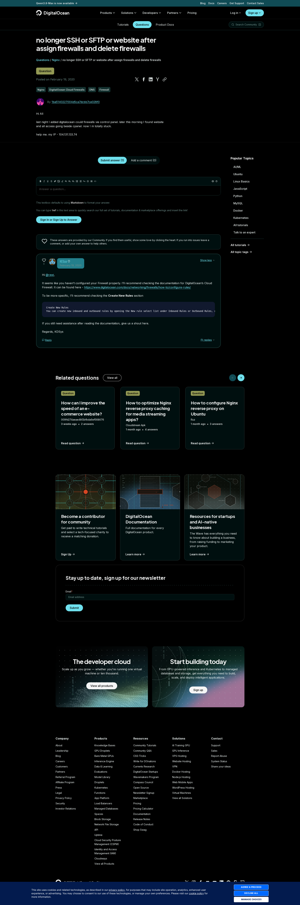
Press (59, 787)
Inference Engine (104, 761)
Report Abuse (219, 755)
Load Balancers (103, 803)
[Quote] (84, 181)
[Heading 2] (69, 181)
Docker (238, 210)
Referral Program (65, 777)
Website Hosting (181, 761)
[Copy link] (164, 79)
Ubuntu (238, 174)
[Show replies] (213, 340)
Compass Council (143, 782)
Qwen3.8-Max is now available (55, 3)
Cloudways (100, 858)
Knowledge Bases (104, 745)
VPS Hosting (179, 755)
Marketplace (140, 798)
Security (60, 803)
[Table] (91, 181)
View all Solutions (182, 798)
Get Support (237, 3)
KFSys (63, 261)
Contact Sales (255, 3)
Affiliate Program (65, 782)
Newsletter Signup (143, 792)
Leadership (62, 750)
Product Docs (165, 24)
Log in (234, 13)
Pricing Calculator (143, 808)
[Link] (55, 181)
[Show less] (213, 260)
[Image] (58, 181)
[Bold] (40, 181)
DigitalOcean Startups (145, 771)
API (96, 829)
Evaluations (100, 771)
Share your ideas (221, 766)
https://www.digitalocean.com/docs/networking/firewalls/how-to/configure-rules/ (137, 287)
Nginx (56, 60)
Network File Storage (106, 824)
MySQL (238, 203)
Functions (99, 792)
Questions (142, 24)
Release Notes (141, 819)
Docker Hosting (181, 771)
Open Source (141, 787)
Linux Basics (241, 181)
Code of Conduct (143, 824)
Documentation (142, 813)
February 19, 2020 (70, 265)
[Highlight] (62, 181)
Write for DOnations (144, 761)
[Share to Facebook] (144, 79)
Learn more (133, 554)
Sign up (253, 13)
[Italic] (44, 181)
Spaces (98, 813)
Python (237, 196)
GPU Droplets (102, 750)
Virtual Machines (181, 792)
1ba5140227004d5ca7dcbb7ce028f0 (76, 102)
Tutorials (123, 24)
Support (215, 745)
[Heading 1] (66, 181)
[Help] (216, 181)
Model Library (102, 777)
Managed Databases (106, 808)
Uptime (98, 834)
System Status (219, 761)
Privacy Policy (64, 798)
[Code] (95, 181)
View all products (101, 686)
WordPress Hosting (183, 787)
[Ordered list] (80, 181)
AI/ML (237, 167)
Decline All (251, 893)
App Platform (101, 798)
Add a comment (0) (143, 160)
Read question (71, 443)
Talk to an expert (244, 232)
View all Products (104, 863)
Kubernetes (240, 218)
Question (45, 71)
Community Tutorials (144, 745)
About (59, 745)
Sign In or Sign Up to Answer (58, 219)
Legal (59, 792)
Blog (203, 3)
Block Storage (102, 819)
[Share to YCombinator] (158, 79)
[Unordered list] (77, 181)
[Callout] (87, 181)
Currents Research (144, 766)
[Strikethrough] (51, 181)
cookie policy (196, 893)
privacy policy (117, 889)
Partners (60, 771)
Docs (211, 3)
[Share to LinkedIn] (151, 79)
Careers (222, 3)
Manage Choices (251, 899)
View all (112, 377)
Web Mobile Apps (182, 782)
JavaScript (240, 188)
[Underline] (47, 181)
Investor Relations (66, 808)
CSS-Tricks (139, 755)
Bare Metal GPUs (104, 755)
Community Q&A (142, 750)
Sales (214, 750)
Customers (62, 766)
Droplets (99, 782)
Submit (74, 608)
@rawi (50, 275)
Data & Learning (103, 766)
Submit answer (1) (112, 160)
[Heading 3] (73, 181)
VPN (174, 766)
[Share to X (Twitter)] (137, 79)
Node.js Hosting (181, 777)
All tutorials (240, 225)
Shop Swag (140, 829)
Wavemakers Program (146, 777)
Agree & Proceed (251, 887)
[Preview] (212, 181)
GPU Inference (180, 750)
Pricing (137, 803)
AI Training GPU (181, 745)
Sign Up (66, 554)
